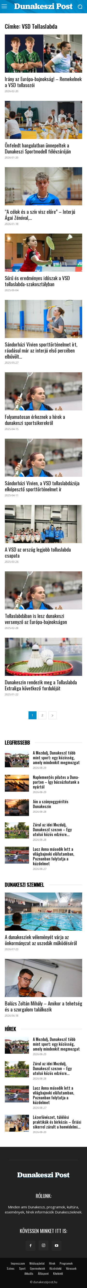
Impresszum (18, 1263)
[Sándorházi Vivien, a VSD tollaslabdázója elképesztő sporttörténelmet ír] (43, 458)
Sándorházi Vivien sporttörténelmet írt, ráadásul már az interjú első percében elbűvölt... (41, 350)
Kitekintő (58, 1273)
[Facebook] (30, 1246)
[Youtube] (56, 1246)
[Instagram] (43, 1245)
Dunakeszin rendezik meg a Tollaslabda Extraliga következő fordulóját (41, 685)
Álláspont (43, 1273)
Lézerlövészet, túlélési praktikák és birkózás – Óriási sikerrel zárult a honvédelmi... (57, 1122)
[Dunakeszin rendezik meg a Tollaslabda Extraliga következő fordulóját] (43, 657)
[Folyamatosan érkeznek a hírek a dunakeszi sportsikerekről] (43, 391)
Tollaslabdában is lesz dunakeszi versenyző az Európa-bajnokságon (36, 618)
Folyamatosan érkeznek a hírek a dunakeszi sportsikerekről (35, 419)
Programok (66, 1263)
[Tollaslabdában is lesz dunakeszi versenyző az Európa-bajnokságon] (43, 590)
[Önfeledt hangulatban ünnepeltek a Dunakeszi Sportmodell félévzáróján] (43, 120)
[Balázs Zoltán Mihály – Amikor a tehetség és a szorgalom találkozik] (43, 978)
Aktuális (28, 1273)
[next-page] (52, 715)
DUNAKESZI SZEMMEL (24, 884)
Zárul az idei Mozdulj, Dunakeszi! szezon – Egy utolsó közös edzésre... (52, 829)
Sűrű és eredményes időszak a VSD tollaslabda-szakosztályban (37, 281)
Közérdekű (55, 1268)
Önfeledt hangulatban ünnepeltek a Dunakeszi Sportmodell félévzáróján (38, 148)
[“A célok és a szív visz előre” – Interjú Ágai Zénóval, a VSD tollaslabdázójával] (43, 186)
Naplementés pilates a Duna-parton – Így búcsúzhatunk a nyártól (56, 782)
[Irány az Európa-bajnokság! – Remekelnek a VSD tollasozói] (43, 54)
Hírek (52, 1263)
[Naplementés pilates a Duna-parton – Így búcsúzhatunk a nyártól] (17, 783)
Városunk (71, 1268)
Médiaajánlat (36, 1263)
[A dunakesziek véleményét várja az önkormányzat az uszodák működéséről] (43, 912)
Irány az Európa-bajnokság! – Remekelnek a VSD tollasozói (43, 82)
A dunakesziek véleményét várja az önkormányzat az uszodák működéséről (41, 940)
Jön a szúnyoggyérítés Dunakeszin (50, 804)
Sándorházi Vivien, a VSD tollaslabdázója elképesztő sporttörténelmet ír (42, 486)
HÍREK (10, 1028)
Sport (22, 1268)
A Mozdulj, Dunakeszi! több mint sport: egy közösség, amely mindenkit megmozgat (56, 757)
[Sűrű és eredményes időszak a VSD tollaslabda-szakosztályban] (43, 253)
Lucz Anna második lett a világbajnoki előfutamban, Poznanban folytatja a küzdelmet (53, 856)
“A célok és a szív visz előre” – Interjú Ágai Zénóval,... (40, 214)
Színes (10, 1268)
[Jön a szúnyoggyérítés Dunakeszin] (17, 807)
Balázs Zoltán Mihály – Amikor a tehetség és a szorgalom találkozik (43, 1006)
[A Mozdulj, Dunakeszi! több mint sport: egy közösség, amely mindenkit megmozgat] (17, 758)
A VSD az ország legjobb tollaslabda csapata (38, 552)
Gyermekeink (37, 1268)
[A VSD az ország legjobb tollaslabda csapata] (43, 524)
